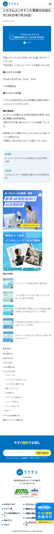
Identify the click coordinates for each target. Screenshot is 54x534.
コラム (5, 362)
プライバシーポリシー (13, 458)
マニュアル (7, 371)
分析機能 (8, 393)
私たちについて (9, 504)
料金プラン (8, 520)
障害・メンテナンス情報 (11, 420)
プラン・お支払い (11, 406)
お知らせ (6, 358)
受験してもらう (10, 388)
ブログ (6, 524)
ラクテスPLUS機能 (12, 397)
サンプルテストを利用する (14, 379)
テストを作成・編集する (13, 384)
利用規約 (24, 458)
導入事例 (6, 353)
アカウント (9, 375)
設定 (6, 410)
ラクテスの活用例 (9, 415)
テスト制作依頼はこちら (12, 514)
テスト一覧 (8, 508)
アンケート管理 (10, 401)
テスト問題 (7, 367)
